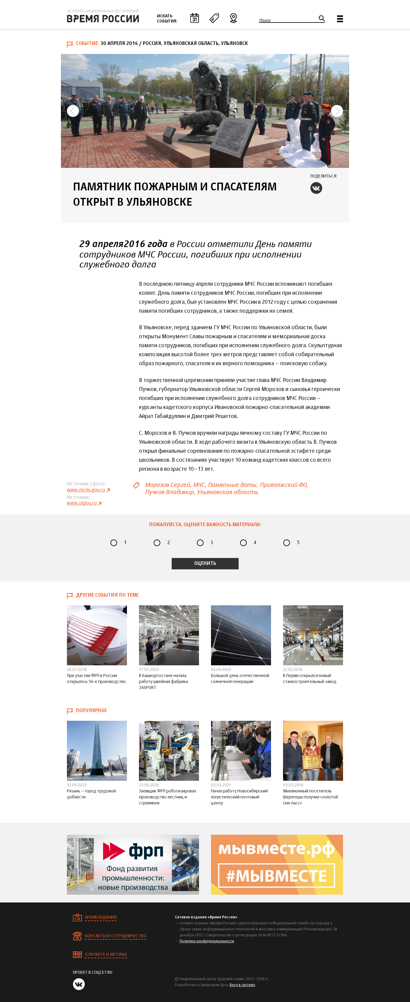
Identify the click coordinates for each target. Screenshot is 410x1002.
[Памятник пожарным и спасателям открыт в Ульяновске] (205, 111)
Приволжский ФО (283, 485)
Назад (73, 111)
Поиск (265, 20)
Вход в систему (242, 985)
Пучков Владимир (169, 492)
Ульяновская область (227, 492)
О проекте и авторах (106, 955)
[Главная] (103, 16)
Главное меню (340, 18)
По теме (214, 18)
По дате (194, 18)
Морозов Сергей (167, 485)
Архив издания (100, 917)
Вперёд (337, 111)
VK (316, 188)
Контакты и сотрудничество (115, 936)
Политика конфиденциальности (206, 941)
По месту (234, 18)
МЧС (198, 485)
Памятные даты (232, 485)
